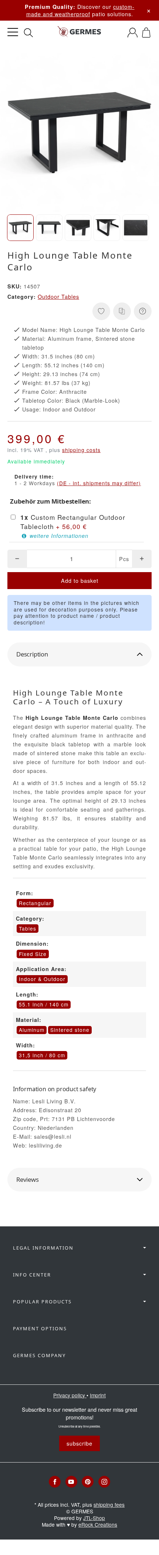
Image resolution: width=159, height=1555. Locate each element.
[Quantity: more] (142, 559)
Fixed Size (33, 953)
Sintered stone (69, 1029)
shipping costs (81, 449)
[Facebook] (55, 1482)
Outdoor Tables (58, 296)
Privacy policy (70, 1395)
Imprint (98, 1395)
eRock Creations (97, 1524)
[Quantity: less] (17, 559)
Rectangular (35, 903)
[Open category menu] (12, 32)
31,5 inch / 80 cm (42, 1055)
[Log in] (132, 32)
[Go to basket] (146, 32)
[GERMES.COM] (79, 32)
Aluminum (31, 1029)
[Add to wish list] (101, 311)
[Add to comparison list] (122, 311)
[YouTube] (71, 1482)
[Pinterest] (88, 1482)
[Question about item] (143, 311)
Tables (27, 928)
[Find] (28, 33)
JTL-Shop (94, 1517)
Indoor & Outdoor (42, 979)
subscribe (79, 1443)
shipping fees (109, 1504)
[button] (20, 228)
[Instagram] (104, 1482)
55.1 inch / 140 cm (43, 1004)
